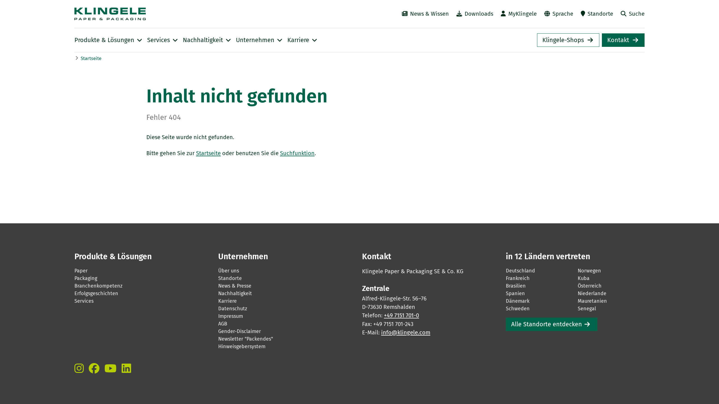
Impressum (230, 316)
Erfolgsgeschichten (96, 293)
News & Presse (234, 286)
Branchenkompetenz (98, 286)
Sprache (562, 13)
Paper (81, 271)
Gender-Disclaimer (239, 331)
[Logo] (161, 14)
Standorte (600, 13)
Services (84, 301)
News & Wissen (429, 13)
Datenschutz (232, 309)
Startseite (91, 58)
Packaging (85, 278)
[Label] (79, 368)
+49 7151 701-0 (401, 315)
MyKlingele (522, 13)
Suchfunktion (297, 153)
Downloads (479, 13)
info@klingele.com (405, 332)
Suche (637, 13)
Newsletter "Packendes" (245, 339)
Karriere (227, 301)
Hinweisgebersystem (241, 346)
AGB (222, 324)
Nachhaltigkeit (235, 293)
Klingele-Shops (563, 40)
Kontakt (618, 40)
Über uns (228, 271)
